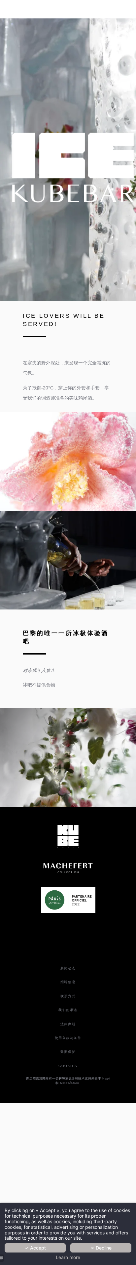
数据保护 (68, 1052)
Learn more (68, 1257)
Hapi (106, 1078)
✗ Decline (101, 1248)
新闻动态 (68, 968)
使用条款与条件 (68, 1038)
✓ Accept (35, 1248)
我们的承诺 (68, 1010)
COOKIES (68, 1066)
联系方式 (68, 996)
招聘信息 (68, 982)
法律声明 (68, 1024)
